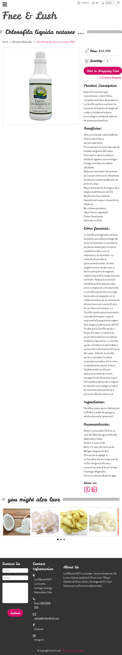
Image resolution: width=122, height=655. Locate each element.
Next (113, 522)
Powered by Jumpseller (73, 650)
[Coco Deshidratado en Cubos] (102, 521)
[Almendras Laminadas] (73, 521)
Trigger (4, 4)
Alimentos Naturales (22, 41)
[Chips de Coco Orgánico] (45, 521)
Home (5, 41)
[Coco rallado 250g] (16, 521)
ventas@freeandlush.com (46, 618)
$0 (97, 2)
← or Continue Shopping (108, 77)
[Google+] (94, 489)
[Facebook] (87, 489)
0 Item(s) (85, 2)
